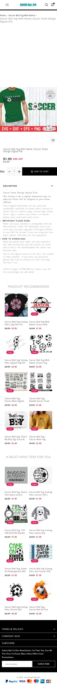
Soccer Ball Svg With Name (22, 15)
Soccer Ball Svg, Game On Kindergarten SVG (16, 570)
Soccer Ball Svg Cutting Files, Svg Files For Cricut (16, 324)
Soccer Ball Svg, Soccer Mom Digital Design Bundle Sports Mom (15, 402)
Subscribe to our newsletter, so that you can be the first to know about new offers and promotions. (27, 654)
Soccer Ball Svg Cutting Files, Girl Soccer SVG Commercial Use (40, 571)
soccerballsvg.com (32, 677)
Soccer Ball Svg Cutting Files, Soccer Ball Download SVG (16, 610)
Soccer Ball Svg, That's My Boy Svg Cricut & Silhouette (16, 439)
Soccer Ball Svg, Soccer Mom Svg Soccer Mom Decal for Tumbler (40, 440)
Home (3, 15)
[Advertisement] (28, 56)
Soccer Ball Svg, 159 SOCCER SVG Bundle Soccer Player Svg (15, 533)
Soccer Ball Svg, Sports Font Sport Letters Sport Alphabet (16, 495)
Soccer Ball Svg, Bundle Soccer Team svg (39, 401)
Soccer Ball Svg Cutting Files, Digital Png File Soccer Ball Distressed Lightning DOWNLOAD (16, 364)
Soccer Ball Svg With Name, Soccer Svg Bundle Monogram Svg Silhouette (40, 364)
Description (10, 186)
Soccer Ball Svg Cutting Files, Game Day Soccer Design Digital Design (40, 534)
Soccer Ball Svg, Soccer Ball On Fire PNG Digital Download (40, 610)
